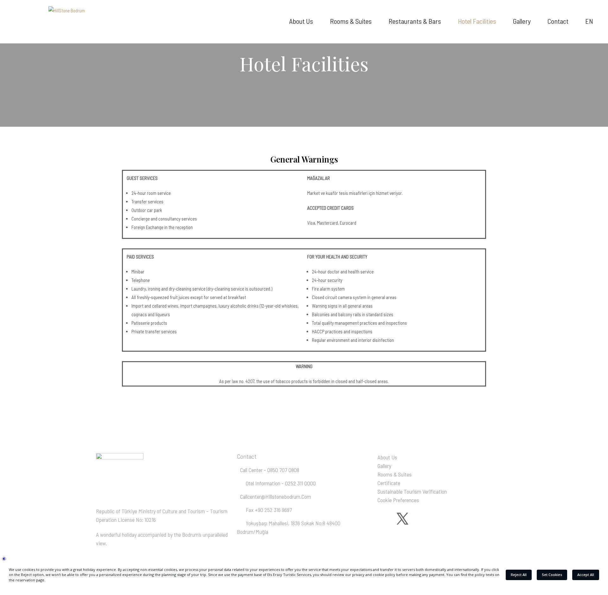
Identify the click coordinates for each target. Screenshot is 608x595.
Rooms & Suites (394, 474)
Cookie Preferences (398, 499)
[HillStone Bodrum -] (69, 12)
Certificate (388, 482)
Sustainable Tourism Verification (412, 491)
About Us (387, 457)
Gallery (384, 465)
